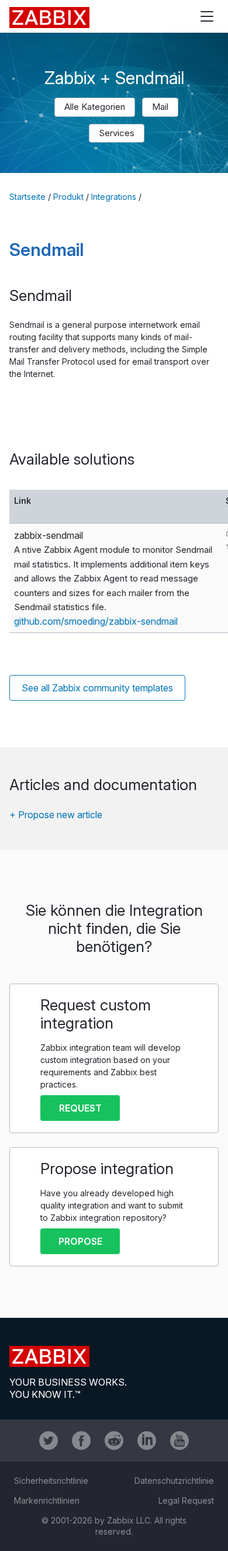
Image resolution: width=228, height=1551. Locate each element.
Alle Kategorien (94, 106)
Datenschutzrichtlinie (174, 1481)
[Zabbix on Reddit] (114, 1440)
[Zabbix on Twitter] (48, 1440)
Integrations (113, 197)
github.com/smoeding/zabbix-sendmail (96, 621)
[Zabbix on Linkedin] (146, 1440)
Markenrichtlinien (47, 1500)
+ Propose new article (55, 814)
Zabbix (49, 17)
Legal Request (186, 1500)
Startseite (27, 197)
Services (116, 133)
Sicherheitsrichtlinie (51, 1481)
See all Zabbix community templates (97, 688)
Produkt (68, 197)
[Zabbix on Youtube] (179, 1440)
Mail (160, 106)
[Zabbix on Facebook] (81, 1440)
